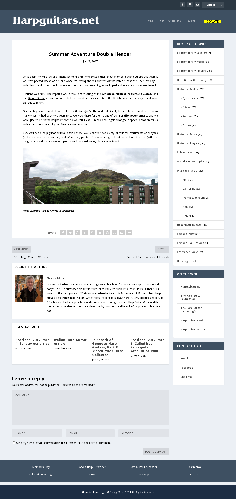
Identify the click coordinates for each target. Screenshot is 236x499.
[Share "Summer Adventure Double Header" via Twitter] (70, 232)
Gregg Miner (56, 278)
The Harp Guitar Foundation (191, 297)
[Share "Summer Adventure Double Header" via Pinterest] (92, 232)
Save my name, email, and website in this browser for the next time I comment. (63, 443)
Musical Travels (187, 170)
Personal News (186, 234)
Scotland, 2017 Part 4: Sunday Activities (32, 342)
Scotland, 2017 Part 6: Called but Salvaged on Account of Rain (147, 345)
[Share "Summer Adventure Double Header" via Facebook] (63, 232)
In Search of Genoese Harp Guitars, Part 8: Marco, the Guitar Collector (107, 347)
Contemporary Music (190, 62)
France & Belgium (194, 197)
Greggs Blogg (171, 21)
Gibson (187, 107)
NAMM (187, 216)
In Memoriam (185, 152)
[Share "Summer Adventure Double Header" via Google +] (77, 232)
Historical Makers (188, 89)
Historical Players (188, 143)
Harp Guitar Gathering (191, 80)
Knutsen (188, 116)
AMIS (186, 179)
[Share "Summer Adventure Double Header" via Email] (122, 232)
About (193, 21)
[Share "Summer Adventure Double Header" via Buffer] (107, 232)
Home (150, 21)
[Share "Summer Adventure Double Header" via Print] (129, 232)
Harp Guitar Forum (193, 329)
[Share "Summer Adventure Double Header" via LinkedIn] (99, 232)
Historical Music (187, 134)
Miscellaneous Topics (190, 161)
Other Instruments (189, 225)
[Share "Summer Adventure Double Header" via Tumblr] (85, 232)
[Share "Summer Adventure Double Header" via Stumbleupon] (114, 232)
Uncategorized (186, 261)
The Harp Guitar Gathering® (191, 309)
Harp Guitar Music (192, 320)
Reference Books (187, 252)
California (189, 188)
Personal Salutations (190, 243)
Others (187, 125)
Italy (185, 206)
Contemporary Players (191, 71)
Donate (212, 22)
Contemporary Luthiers (192, 52)
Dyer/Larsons (191, 98)
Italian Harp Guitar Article (70, 342)
